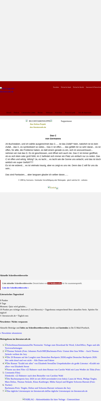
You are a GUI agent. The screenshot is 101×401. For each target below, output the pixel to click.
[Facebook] (1, 83)
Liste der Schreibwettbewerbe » (15, 288)
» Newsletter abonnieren (11, 333)
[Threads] (17, 83)
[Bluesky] (21, 83)
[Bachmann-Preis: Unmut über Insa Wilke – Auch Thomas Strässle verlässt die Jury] (26, 351)
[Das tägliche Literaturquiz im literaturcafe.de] (26, 391)
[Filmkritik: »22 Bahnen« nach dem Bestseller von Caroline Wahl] (53, 372)
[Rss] (29, 83)
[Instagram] (5, 83)
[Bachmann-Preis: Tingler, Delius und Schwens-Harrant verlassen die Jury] (53, 385)
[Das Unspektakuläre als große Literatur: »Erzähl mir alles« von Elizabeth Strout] (29, 363)
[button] (98, 113)
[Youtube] (9, 83)
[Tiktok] (13, 83)
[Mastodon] (25, 83)
